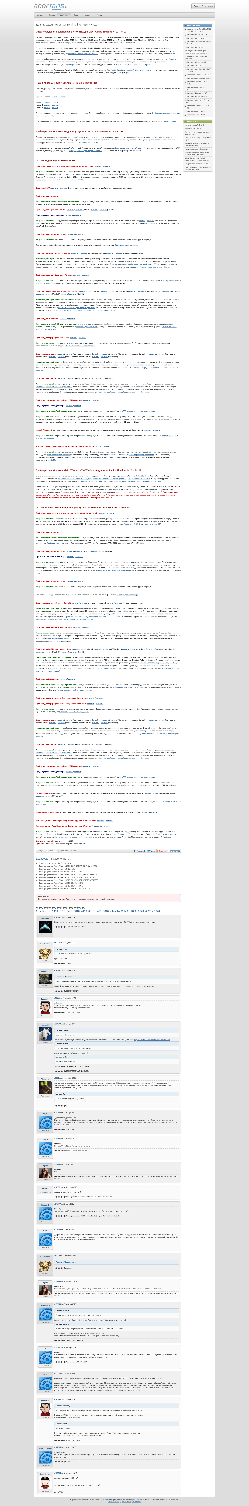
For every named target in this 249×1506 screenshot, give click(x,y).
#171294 (57, 1447)
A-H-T (45, 1349)
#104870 (57, 1024)
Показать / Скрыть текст (66, 1262)
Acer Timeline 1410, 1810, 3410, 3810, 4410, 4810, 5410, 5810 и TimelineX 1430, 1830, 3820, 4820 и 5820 (98, 911)
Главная (39, 15)
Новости (87, 15)
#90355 (57, 998)
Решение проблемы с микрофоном (155, 267)
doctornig (45, 971)
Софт (76, 15)
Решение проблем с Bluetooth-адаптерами (54, 387)
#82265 (57, 943)
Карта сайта (124, 1502)
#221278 (57, 1230)
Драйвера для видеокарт (126, 245)
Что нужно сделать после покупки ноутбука (157, 140)
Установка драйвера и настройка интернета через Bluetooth (123, 392)
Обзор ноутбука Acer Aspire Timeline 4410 (55, 863)
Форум (99, 15)
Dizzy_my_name (45, 1448)
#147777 (57, 1204)
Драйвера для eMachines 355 (195, 62)
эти (103, 1333)
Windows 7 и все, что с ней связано (95, 481)
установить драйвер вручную (58, 638)
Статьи (52, 15)
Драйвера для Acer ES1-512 (195, 115)
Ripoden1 (45, 1205)
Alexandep (45, 1079)
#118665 (57, 1399)
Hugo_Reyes (45, 1474)
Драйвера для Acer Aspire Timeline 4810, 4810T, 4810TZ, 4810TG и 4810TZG (68, 875)
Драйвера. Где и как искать (86, 327)
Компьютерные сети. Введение (196, 149)
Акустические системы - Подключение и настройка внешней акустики (93, 616)
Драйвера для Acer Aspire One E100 (198, 75)
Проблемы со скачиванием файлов (83, 54)
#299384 (57, 1113)
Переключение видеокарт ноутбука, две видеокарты (112, 570)
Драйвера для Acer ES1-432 (195, 111)
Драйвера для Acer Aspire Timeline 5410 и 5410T (58, 869)
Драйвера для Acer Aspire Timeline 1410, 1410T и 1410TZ (61, 886)
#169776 (57, 1139)
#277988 (57, 1165)
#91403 (57, 1256)
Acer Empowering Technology (59, 455)
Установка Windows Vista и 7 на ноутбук (75, 479)
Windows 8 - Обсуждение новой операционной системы (137, 481)
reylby (45, 1166)
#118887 (57, 917)
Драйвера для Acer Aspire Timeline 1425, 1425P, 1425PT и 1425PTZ (65, 889)
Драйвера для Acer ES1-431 (195, 38)
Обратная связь (135, 1502)
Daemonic (45, 918)
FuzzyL (40, 851)
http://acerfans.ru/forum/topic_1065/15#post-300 (152, 1040)
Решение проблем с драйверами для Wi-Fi (76, 308)
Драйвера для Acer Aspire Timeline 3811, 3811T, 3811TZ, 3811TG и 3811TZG (68, 866)
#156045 (57, 1304)
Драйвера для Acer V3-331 (194, 47)
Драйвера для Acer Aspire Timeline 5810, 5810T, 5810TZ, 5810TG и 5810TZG (68, 877)
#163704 (57, 1473)
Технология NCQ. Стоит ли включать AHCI (64, 180)
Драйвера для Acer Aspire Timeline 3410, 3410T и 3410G (60, 872)
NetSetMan (52, 460)
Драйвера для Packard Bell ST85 (196, 93)
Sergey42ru (45, 1305)
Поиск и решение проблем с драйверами (74, 690)
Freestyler (45, 999)
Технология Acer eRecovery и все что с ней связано (98, 457)
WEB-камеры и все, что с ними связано (138, 411)
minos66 (45, 1025)
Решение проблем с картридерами (80, 346)
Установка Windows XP (88, 142)
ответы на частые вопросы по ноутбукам (133, 64)
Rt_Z (45, 1114)
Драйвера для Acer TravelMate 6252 (198, 78)
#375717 (57, 1347)
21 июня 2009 (51, 851)
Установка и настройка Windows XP (130, 148)
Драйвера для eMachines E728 (196, 35)
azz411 (45, 1140)
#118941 (57, 970)
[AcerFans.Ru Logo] (51, 6)
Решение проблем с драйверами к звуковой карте (131, 264)
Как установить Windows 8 (139, 479)
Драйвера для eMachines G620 (196, 97)
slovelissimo (45, 944)
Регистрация (207, 6)
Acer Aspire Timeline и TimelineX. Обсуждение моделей (130, 70)
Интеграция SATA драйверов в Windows (85, 151)
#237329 (57, 1282)
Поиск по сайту (113, 1502)
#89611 (57, 1078)
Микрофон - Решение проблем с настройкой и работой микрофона (64, 619)
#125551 (57, 1187)
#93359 (57, 1373)
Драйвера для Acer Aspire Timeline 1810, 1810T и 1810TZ (61, 883)
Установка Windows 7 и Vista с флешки (109, 479)
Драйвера (64, 15)
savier (45, 1374)
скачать (55, 97)
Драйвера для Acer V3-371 (194, 66)
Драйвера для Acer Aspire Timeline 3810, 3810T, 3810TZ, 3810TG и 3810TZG (68, 880)
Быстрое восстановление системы (197, 164)
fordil (45, 1231)
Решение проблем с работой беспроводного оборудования (92, 310)
